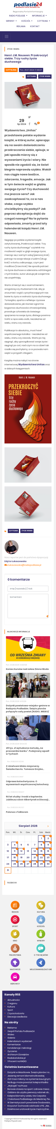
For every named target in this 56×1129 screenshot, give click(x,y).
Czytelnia (11, 70)
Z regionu (12, 1003)
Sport (15, 926)
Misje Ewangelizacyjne (41, 969)
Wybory (41, 940)
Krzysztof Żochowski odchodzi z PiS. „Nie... (28, 1105)
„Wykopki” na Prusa (17, 1085)
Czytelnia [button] (42, 20)
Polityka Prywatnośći (13, 1121)
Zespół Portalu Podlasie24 (21, 1031)
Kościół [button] (26, 20)
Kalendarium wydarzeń (19, 1041)
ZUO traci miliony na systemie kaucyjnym (29, 1079)
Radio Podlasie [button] (17, 15)
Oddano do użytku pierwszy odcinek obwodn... (29, 1092)
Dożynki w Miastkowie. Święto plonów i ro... (29, 1072)
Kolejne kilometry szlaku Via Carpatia (26, 1095)
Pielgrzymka (15, 955)
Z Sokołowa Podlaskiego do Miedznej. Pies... (29, 1099)
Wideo (10, 1034)
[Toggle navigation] (6, 36)
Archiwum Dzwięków (18, 1054)
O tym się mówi (41, 955)
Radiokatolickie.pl (16, 1057)
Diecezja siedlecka (17, 1016)
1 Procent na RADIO (17, 1061)
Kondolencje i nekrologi (19, 1047)
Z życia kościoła (15, 1013)
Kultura (41, 912)
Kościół (41, 926)
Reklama (21, 26)
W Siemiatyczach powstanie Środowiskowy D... (29, 1102)
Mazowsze (15, 969)
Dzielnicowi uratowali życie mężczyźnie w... (29, 1109)
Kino (15, 940)
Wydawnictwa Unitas (31, 364)
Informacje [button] (38, 15)
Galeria (11, 1037)
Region (15, 912)
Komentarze (14, 1044)
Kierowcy (15, 983)
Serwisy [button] (10, 20)
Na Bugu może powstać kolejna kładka (27, 1082)
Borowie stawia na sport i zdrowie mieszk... (29, 1089)
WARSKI (49, 1125)
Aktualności (13, 999)
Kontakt (35, 26)
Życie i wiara (44, 76)
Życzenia (12, 1051)
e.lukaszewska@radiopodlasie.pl (24, 565)
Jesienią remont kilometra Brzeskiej (25, 1075)
